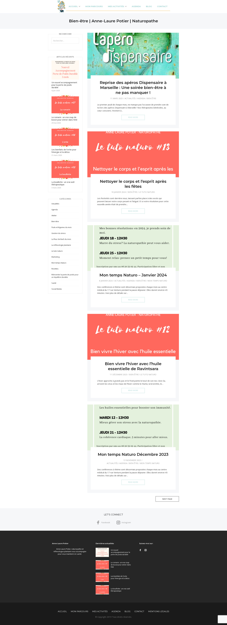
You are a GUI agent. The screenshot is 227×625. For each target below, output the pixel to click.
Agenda (136, 6)
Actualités (130, 98)
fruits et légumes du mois (61, 227)
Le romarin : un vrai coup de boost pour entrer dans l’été (64, 118)
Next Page (167, 499)
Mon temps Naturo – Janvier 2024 (133, 275)
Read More (133, 117)
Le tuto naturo (147, 192)
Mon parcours (94, 6)
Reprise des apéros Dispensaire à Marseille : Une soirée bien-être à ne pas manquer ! (133, 87)
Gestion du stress (58, 233)
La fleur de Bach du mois (61, 239)
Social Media (56, 289)
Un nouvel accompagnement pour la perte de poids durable (64, 85)
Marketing (55, 257)
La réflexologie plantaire (61, 245)
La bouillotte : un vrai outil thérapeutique (62, 183)
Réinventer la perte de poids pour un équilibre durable (64, 275)
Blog (149, 6)
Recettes (54, 269)
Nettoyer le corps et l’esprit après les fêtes (133, 184)
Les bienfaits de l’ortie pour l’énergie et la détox (63, 150)
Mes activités (116, 6)
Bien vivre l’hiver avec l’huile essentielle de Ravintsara (133, 366)
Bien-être (151, 98)
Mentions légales (158, 611)
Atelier (54, 215)
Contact (162, 6)
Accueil (73, 6)
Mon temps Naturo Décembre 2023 (133, 454)
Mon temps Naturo (157, 280)
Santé (53, 283)
